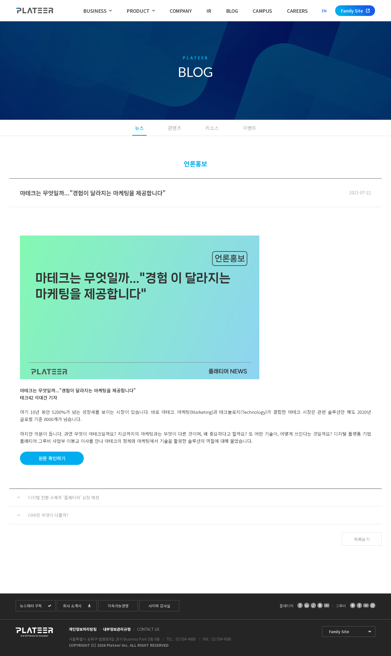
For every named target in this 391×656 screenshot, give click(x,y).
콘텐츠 (174, 127)
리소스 (212, 127)
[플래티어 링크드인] (306, 605)
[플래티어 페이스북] (300, 605)
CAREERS (297, 10)
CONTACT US (148, 629)
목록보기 (362, 539)
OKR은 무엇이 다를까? (48, 515)
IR (208, 10)
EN (324, 10)
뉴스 (139, 127)
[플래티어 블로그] (320, 605)
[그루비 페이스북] (359, 605)
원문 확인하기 (52, 458)
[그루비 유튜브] (366, 605)
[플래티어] (34, 10)
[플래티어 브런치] (313, 605)
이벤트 (249, 127)
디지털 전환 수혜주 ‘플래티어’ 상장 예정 (64, 497)
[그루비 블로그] (352, 605)
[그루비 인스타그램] (372, 605)
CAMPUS (262, 10)
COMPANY (181, 10)
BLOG (232, 10)
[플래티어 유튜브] (326, 605)
